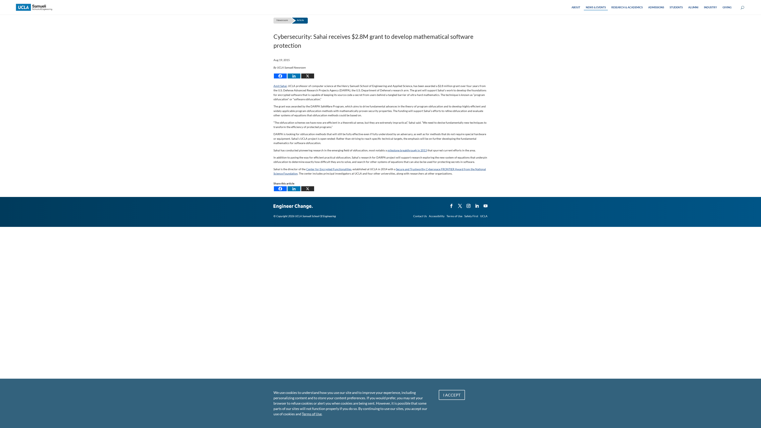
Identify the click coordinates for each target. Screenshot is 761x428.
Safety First (471, 216)
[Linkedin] (294, 76)
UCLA (484, 216)
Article (300, 20)
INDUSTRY (710, 7)
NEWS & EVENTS (596, 7)
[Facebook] (280, 76)
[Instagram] (468, 204)
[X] (307, 76)
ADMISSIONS (656, 7)
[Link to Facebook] (451, 204)
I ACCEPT (452, 395)
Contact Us (420, 216)
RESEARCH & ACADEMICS (627, 7)
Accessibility (437, 216)
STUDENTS (676, 7)
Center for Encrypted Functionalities (328, 169)
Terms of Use (454, 216)
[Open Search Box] (742, 8)
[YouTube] (486, 204)
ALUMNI (693, 7)
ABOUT (576, 7)
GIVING (727, 7)
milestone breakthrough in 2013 (407, 150)
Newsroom (282, 20)
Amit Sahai (280, 86)
